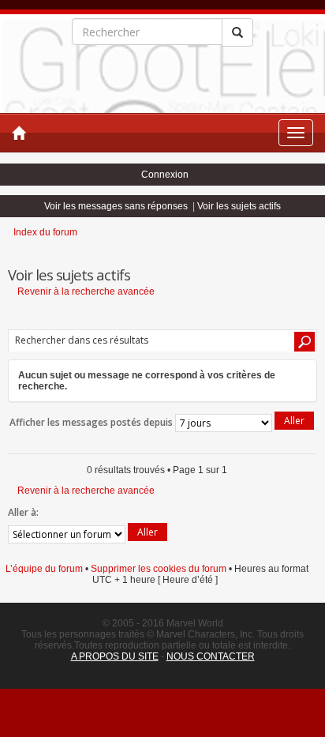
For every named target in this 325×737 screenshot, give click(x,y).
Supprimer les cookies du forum (158, 568)
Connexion (165, 174)
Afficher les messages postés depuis (92, 422)
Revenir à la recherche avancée (86, 291)
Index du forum (45, 232)
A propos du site (115, 656)
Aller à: (23, 512)
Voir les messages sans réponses (116, 206)
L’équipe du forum (44, 568)
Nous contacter (210, 656)
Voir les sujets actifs (239, 206)
